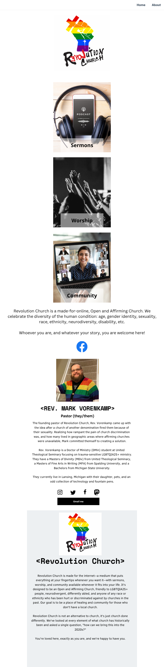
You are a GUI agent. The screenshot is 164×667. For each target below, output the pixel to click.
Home (141, 5)
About (156, 5)
